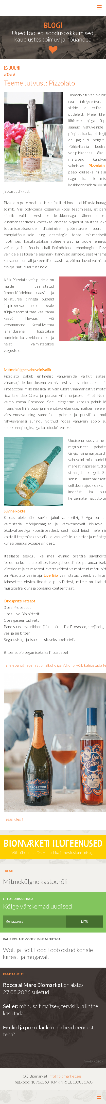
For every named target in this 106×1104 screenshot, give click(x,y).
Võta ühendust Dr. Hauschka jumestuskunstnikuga (53, 847)
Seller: (11, 1006)
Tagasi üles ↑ (14, 819)
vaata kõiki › (93, 1061)
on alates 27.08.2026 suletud (43, 988)
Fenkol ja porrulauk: (26, 1027)
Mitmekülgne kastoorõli (35, 881)
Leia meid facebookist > (53, 1097)
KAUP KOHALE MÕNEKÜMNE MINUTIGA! (32, 939)
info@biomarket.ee (65, 1076)
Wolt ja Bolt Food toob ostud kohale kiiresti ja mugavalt (48, 953)
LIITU (84, 921)
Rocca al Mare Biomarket (33, 984)
